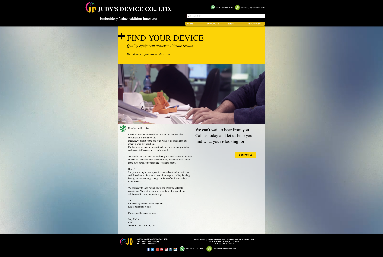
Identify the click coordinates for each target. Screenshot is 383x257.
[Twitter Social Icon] (152, 249)
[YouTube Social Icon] (161, 249)
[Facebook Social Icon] (148, 249)
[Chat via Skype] (140, 249)
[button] (225, 8)
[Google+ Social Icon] (157, 249)
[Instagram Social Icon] (170, 249)
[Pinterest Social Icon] (166, 249)
